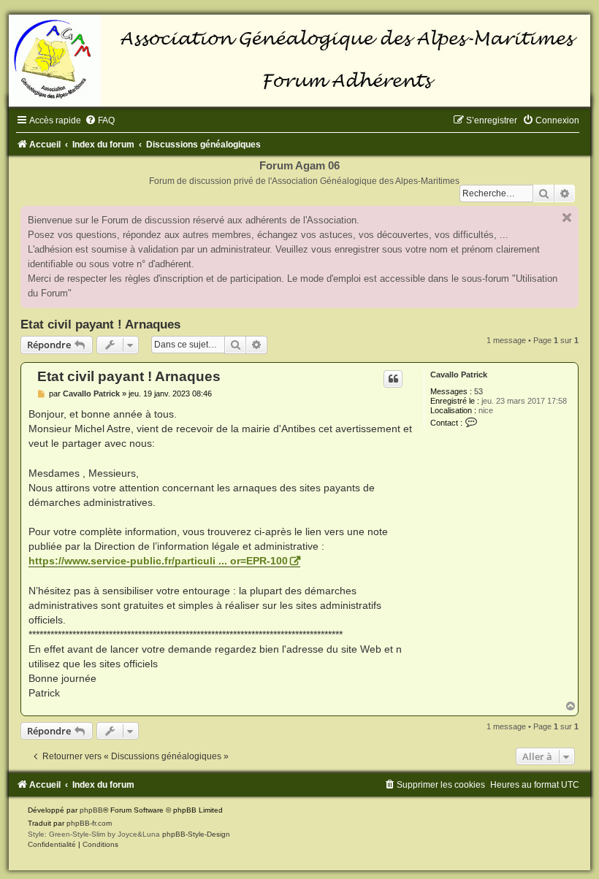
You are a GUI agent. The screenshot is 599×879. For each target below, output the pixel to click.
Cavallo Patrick (458, 374)
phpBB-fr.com (89, 823)
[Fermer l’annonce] (566, 217)
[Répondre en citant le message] (393, 379)
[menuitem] (100, 120)
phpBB (91, 810)
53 (478, 391)
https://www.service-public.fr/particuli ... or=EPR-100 (158, 561)
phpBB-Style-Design (196, 834)
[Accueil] (299, 61)
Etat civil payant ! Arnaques (100, 324)
